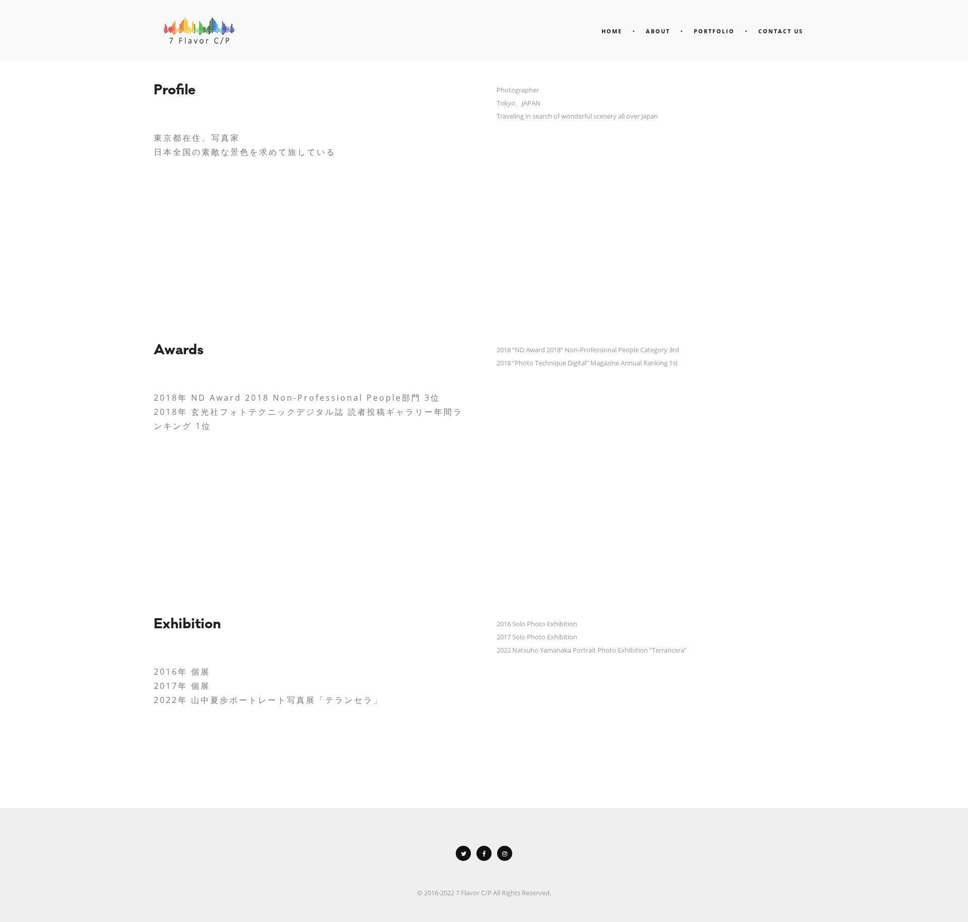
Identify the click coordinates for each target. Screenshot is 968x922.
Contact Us (780, 31)
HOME (611, 31)
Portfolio (714, 31)
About (658, 31)
